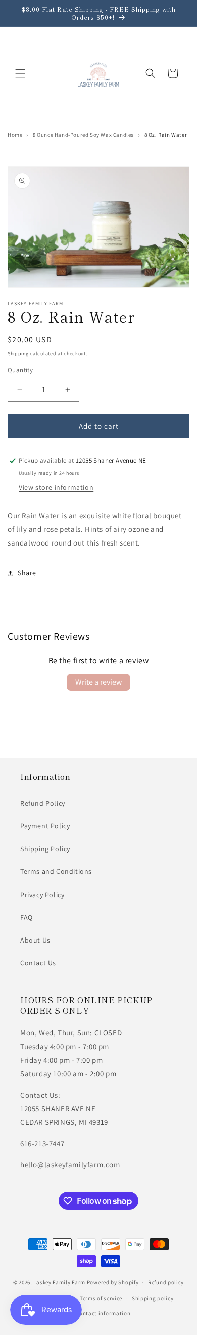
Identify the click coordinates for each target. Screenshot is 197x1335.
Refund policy (166, 1282)
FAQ (26, 917)
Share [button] (27, 572)
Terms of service (101, 1298)
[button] (20, 73)
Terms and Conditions (56, 871)
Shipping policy (153, 1298)
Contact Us (38, 962)
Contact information (103, 1313)
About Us (35, 940)
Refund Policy (42, 803)
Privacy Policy (42, 894)
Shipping (18, 353)
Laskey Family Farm (59, 1282)
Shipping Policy (45, 848)
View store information (56, 487)
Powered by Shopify (113, 1282)
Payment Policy (45, 825)
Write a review (98, 682)
